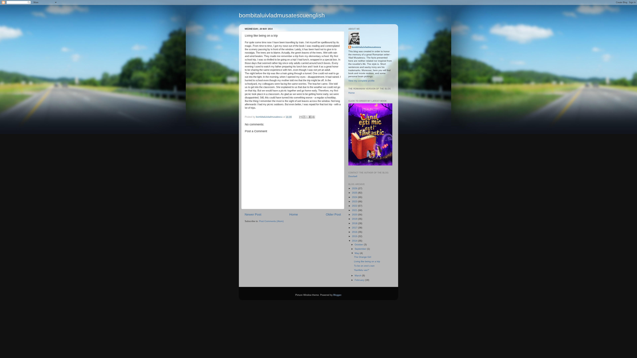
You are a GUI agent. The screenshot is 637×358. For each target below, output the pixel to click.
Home (293, 214)
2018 (355, 223)
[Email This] (300, 117)
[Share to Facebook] (310, 117)
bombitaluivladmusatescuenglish (282, 15)
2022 (355, 206)
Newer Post (253, 214)
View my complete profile (361, 81)
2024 (355, 197)
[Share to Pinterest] (313, 117)
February (360, 280)
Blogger (337, 295)
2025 (355, 193)
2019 (355, 219)
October (359, 244)
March (358, 275)
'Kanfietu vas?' (361, 270)
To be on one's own (364, 266)
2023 (355, 201)
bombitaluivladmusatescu (366, 47)
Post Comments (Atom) (271, 221)
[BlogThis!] (304, 117)
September (361, 249)
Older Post (333, 214)
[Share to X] (307, 117)
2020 (355, 214)
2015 (355, 236)
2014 (355, 241)
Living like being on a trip (367, 261)
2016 (355, 232)
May (357, 253)
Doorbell (352, 176)
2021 (355, 210)
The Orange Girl (362, 257)
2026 (355, 188)
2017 (355, 227)
